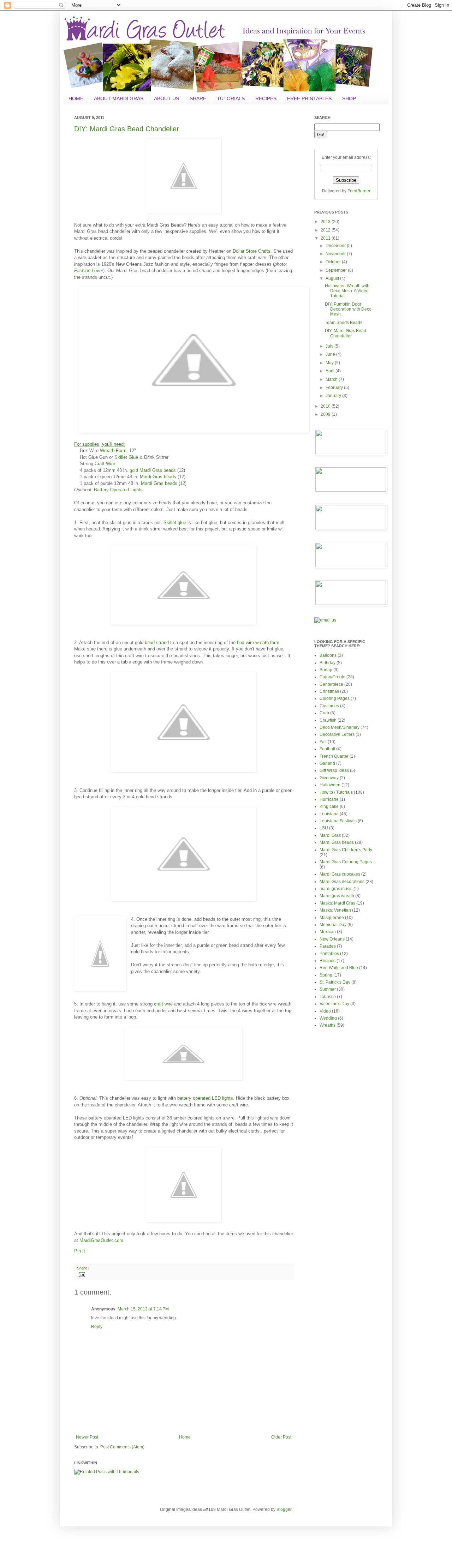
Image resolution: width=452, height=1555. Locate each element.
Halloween (330, 784)
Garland (327, 763)
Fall (323, 741)
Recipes (327, 960)
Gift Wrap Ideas (334, 770)
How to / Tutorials (336, 792)
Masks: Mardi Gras (337, 903)
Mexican (328, 931)
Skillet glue (174, 522)
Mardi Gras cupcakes (340, 874)
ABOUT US (166, 98)
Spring (326, 975)
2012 (326, 230)
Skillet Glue (126, 457)
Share (82, 1268)
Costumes (329, 705)
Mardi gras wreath (337, 895)
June (331, 354)
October (334, 261)
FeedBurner (358, 190)
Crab (324, 712)
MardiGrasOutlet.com (101, 1240)
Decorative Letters (337, 734)
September (337, 270)
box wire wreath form (258, 642)
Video (325, 1011)
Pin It (79, 1251)
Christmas (329, 691)
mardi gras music (336, 888)
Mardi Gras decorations (342, 881)
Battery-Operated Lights (118, 489)
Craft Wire (105, 463)
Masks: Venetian (335, 910)
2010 (326, 406)
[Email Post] (81, 1274)
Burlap (326, 669)
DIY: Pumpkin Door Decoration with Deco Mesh (348, 309)
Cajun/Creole (332, 676)
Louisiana (329, 813)
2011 (326, 238)
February (335, 387)
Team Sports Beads (343, 322)
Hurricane (329, 799)
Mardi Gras (330, 835)
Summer (328, 989)
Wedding (328, 1018)
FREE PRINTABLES (309, 98)
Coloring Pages (335, 698)
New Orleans (332, 939)
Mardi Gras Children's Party (346, 849)
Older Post (281, 1437)
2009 (326, 414)
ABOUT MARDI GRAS (118, 98)
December (336, 245)
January (334, 395)
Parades (328, 946)
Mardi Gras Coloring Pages (346, 861)
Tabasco (328, 996)
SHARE (198, 98)
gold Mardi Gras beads (153, 470)
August (333, 278)
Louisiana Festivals (338, 820)
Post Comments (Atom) (122, 1447)
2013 (326, 221)
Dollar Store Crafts (251, 251)
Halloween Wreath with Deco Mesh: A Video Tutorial (347, 291)
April (330, 370)
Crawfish (328, 720)
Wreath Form (113, 450)
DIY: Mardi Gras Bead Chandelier (126, 129)
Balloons (328, 655)
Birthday (327, 662)
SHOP (349, 98)
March (332, 379)
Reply (96, 1326)
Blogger (283, 1509)
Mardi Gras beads (158, 476)
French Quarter (334, 756)
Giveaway (329, 777)
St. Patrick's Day (335, 982)
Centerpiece (331, 684)
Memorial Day (333, 924)
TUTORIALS (231, 98)
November (336, 253)
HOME (76, 98)
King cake (329, 806)
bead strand (157, 642)
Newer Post (87, 1437)
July (330, 346)
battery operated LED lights (205, 1098)
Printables (329, 953)
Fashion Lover (88, 270)
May (330, 362)
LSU (324, 827)
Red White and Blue (339, 967)
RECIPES (265, 98)
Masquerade (332, 917)
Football (327, 748)
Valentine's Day (334, 1003)
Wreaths (327, 1025)
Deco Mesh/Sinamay (339, 727)
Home (185, 1437)
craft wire (163, 1004)
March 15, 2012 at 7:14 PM (143, 1309)
